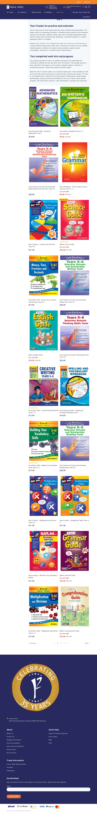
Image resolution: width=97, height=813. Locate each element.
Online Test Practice (81, 12)
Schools (86, 17)
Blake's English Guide (36, 355)
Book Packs (36, 12)
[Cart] (89, 7)
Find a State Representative (16, 764)
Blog (50, 740)
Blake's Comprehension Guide (69, 631)
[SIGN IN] (86, 7)
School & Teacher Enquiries (58, 733)
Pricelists (10, 767)
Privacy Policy (11, 752)
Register (87, 2)
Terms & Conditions (13, 743)
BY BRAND (48, 12)
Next (87, 643)
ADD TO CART (43, 108)
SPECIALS (59, 12)
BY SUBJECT (22, 12)
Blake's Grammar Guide (67, 575)
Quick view (43, 105)
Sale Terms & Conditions (15, 746)
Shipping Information (14, 740)
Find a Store (53, 736)
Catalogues (10, 770)
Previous (33, 643)
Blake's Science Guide (67, 244)
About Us (10, 733)
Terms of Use (11, 749)
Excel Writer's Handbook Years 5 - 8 (71, 131)
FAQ (50, 743)
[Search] (83, 7)
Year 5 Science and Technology (74, 43)
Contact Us (10, 736)
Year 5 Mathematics (53, 43)
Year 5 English (40, 43)
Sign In (79, 2)
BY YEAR (10, 12)
